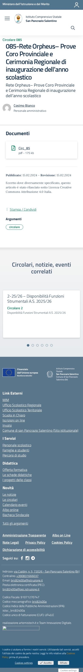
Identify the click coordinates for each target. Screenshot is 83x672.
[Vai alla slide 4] (42, 345)
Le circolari (10, 499)
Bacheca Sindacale (16, 514)
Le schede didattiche (17, 474)
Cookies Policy (62, 542)
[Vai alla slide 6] (51, 345)
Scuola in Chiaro (14, 415)
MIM (6, 399)
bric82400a (39, 601)
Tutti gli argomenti (15, 523)
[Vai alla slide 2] (32, 345)
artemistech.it (27, 622)
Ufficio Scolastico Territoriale (22, 410)
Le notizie (9, 494)
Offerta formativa (15, 469)
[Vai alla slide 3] (37, 345)
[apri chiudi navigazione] (7, 18)
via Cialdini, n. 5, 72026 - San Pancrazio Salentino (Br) (47, 571)
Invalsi (7, 425)
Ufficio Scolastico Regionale (22, 404)
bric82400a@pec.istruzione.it (21, 589)
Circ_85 (24, 148)
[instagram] (27, 558)
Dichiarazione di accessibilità (24, 549)
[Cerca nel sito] (73, 28)
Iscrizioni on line (14, 420)
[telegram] (33, 558)
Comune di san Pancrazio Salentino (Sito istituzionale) (40, 430)
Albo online (11, 509)
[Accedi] (76, 5)
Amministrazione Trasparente (24, 535)
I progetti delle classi (17, 479)
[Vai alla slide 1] (28, 345)
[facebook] (22, 558)
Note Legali (11, 542)
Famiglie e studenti (16, 450)
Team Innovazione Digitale (55, 622)
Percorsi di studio (14, 455)
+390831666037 (27, 576)
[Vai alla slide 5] (47, 345)
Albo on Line (61, 535)
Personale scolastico (17, 445)
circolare (14, 227)
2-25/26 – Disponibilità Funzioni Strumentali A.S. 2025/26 (35, 298)
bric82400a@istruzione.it (27, 580)
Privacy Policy (35, 542)
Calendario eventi (15, 504)
